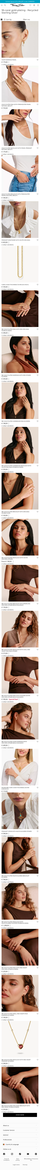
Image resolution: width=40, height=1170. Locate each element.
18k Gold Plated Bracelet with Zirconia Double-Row (15, 512)
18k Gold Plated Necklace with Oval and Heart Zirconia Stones (16, 650)
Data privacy (18, 1159)
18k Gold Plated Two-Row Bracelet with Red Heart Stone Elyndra (16, 1106)
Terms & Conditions (6, 1159)
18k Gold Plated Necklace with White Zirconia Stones (15, 558)
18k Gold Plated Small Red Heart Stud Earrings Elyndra (15, 1014)
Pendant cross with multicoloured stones (17, 831)
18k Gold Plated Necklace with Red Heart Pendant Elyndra (16, 1060)
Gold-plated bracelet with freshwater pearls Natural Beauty (16, 194)
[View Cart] (38, 5)
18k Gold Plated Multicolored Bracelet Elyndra (15, 876)
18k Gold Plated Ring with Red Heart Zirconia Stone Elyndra (14, 968)
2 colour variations (8, 64)
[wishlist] (30, 5)
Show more (20, 1115)
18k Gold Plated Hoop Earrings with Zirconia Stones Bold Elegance (14, 742)
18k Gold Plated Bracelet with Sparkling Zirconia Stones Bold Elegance (16, 604)
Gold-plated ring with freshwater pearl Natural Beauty (16, 105)
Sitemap (25, 1164)
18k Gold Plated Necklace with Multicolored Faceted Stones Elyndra (15, 922)
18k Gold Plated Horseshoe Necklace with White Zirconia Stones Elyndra (16, 466)
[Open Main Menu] (1, 5)
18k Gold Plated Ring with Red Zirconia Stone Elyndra (15, 329)
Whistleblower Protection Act (31, 1159)
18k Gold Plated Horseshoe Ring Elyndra (16, 421)
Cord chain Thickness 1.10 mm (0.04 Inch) (15, 284)
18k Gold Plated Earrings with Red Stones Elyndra (16, 375)
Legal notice (16, 1164)
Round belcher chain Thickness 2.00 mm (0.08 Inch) (15, 788)
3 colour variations (8, 289)
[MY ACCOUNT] (34, 5)
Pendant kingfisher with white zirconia (16, 240)
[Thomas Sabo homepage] (5, 5)
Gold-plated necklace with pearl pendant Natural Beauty (17, 148)
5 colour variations (8, 882)
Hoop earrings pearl (9, 60)
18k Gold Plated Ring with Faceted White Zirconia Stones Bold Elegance (16, 696)
